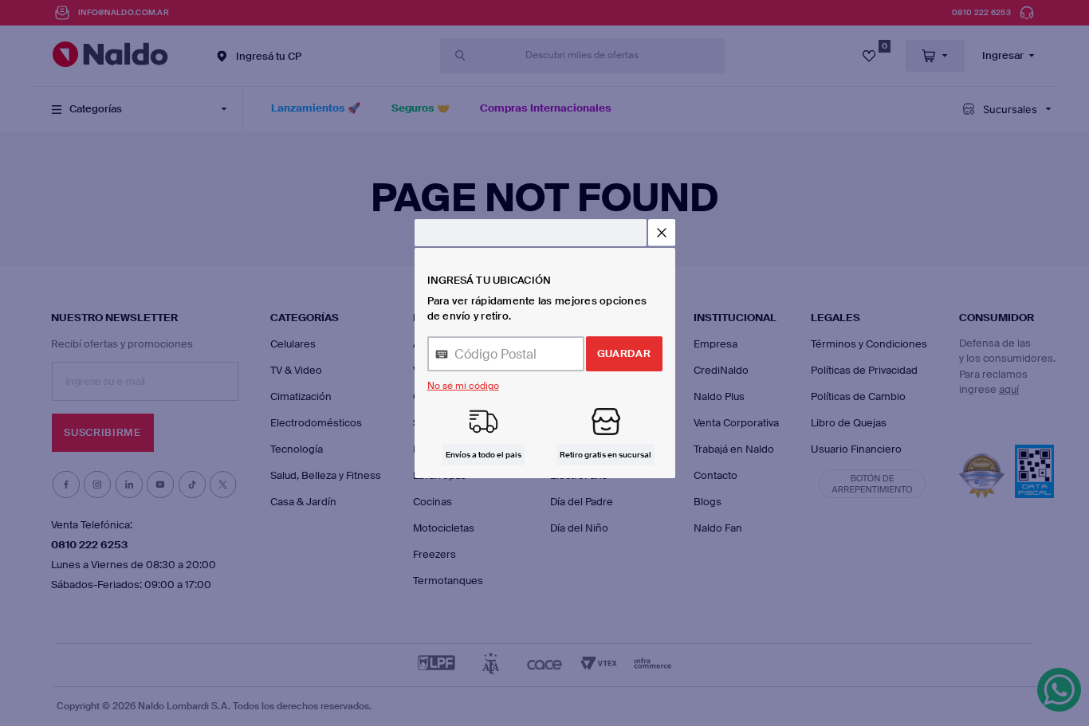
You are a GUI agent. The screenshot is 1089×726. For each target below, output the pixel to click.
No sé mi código (463, 385)
